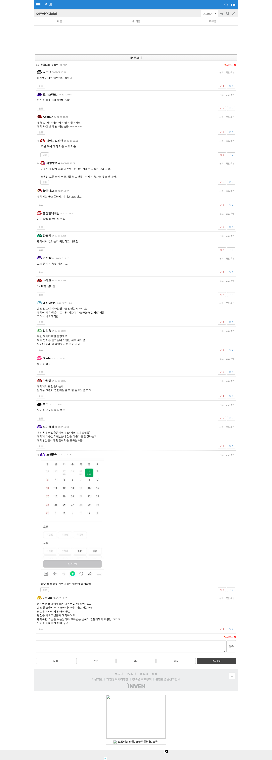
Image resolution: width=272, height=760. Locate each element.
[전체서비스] (233, 4)
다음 (176, 661)
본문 (95, 661)
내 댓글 (136, 21)
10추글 (213, 21)
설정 (154, 673)
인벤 (48, 5)
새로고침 (231, 65)
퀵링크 (144, 673)
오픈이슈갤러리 (46, 13)
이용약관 (97, 679)
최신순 (63, 65)
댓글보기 (216, 661)
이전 (136, 661)
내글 (59, 21)
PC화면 (131, 673)
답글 (41, 86)
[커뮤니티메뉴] (38, 4)
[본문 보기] (136, 57)
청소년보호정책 (142, 679)
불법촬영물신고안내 (167, 679)
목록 (55, 661)
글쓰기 (234, 14)
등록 (231, 646)
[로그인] (226, 4)
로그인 (119, 673)
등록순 (54, 65)
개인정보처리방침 (117, 679)
